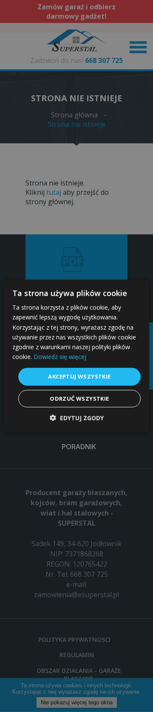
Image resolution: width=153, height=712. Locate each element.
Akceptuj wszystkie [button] (79, 376)
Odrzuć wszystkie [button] (79, 398)
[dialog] (76, 356)
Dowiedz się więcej (60, 357)
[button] (77, 417)
